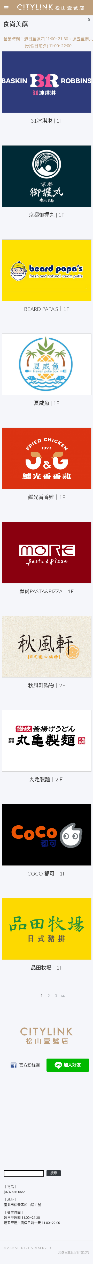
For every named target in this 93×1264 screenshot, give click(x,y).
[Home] (49, 7)
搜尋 (53, 1173)
